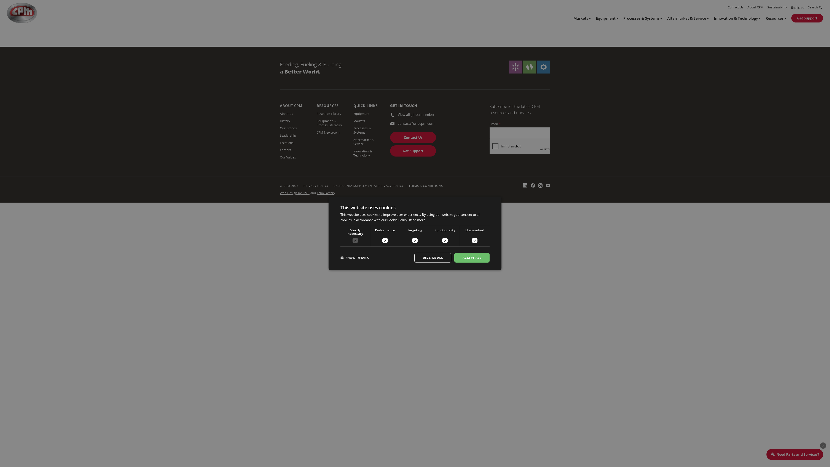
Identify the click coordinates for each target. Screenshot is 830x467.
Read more (417, 220)
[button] (354, 257)
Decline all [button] (433, 258)
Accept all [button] (472, 258)
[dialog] (415, 233)
